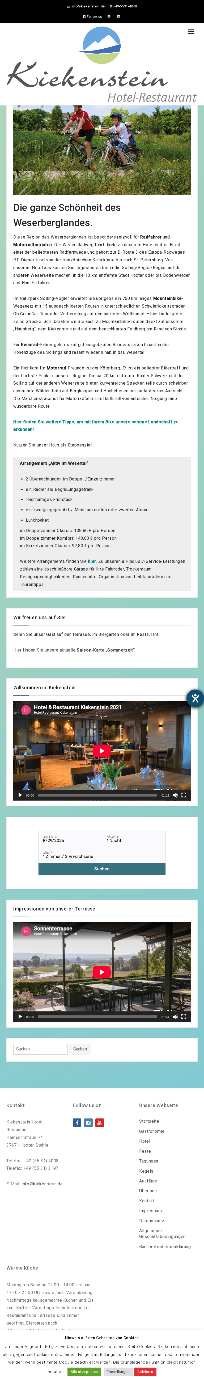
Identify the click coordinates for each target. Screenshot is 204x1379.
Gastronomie (152, 1131)
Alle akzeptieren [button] (84, 1372)
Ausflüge (148, 1181)
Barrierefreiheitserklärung (165, 1246)
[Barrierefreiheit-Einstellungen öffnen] (195, 698)
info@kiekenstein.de (42, 1183)
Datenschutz (151, 1220)
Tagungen (148, 1161)
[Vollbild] (183, 795)
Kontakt (146, 1200)
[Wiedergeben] (20, 795)
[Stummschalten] (175, 795)
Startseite (149, 1121)
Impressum (150, 1210)
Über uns (148, 1190)
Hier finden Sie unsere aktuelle (74, 650)
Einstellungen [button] (118, 1372)
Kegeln (146, 1171)
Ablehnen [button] (145, 1372)
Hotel (144, 1141)
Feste (145, 1151)
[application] (102, 751)
